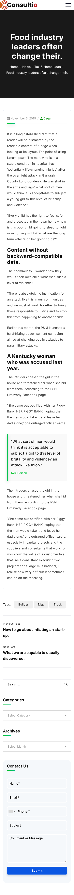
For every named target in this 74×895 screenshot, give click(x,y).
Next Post (9, 646)
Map (41, 604)
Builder (23, 604)
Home (14, 67)
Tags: (7, 604)
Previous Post (11, 623)
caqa (47, 118)
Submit (37, 871)
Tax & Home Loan (47, 67)
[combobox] (11, 811)
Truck (58, 604)
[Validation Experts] (18, 4)
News (26, 67)
